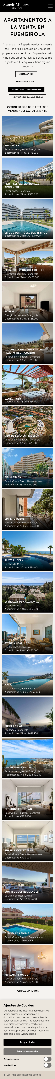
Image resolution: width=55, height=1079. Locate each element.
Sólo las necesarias (27, 1051)
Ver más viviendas (27, 991)
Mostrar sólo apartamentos (26, 89)
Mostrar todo (26, 74)
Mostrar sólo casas (26, 82)
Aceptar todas (27, 1042)
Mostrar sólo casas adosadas (27, 97)
